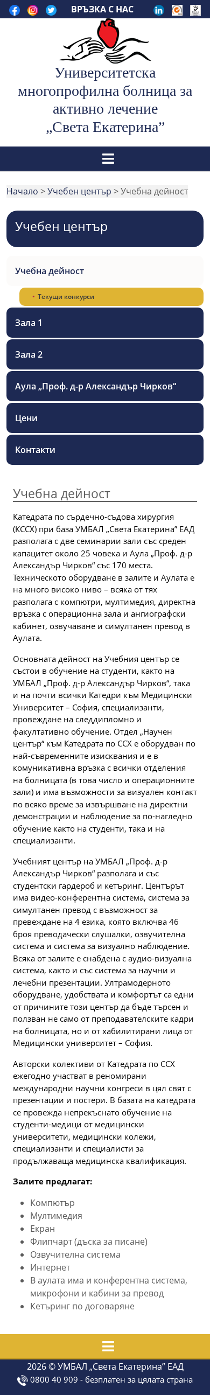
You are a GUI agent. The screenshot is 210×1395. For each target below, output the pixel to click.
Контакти (35, 450)
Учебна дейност (49, 271)
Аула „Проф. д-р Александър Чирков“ (95, 386)
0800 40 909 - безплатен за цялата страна (110, 1379)
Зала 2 (29, 354)
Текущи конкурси (66, 296)
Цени (26, 418)
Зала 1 (29, 323)
